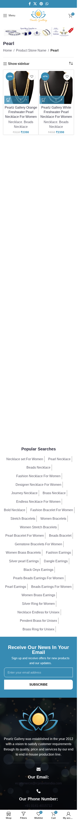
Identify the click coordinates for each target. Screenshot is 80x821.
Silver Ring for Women (38, 603)
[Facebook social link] (29, 4)
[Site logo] (38, 15)
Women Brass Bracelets (23, 552)
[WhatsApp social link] (47, 4)
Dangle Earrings (56, 561)
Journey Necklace (24, 493)
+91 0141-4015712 (38, 806)
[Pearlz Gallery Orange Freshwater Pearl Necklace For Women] (20, 87)
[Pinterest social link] (41, 4)
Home (7, 50)
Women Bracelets (53, 518)
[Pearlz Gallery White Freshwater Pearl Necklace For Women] (56, 87)
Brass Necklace (54, 493)
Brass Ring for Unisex (38, 629)
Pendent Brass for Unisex (38, 620)
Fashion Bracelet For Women (51, 510)
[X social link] (35, 4)
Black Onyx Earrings (38, 569)
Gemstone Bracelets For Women (38, 544)
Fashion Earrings (58, 552)
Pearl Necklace (59, 459)
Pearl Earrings (15, 586)
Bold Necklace (14, 510)
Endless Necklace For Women (38, 501)
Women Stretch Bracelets (38, 527)
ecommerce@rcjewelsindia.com (38, 783)
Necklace (15, 122)
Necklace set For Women (24, 459)
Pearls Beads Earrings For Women (38, 578)
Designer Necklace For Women (38, 484)
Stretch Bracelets (22, 518)
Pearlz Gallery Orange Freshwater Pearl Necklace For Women (21, 112)
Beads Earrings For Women (51, 586)
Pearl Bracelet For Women (24, 535)
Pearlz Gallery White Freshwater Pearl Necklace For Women (56, 112)
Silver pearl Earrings (24, 561)
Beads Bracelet (60, 535)
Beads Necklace (38, 467)
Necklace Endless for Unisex (38, 612)
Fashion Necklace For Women (38, 476)
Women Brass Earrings (38, 595)
